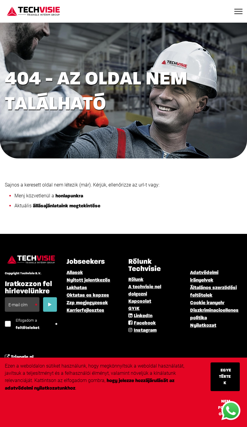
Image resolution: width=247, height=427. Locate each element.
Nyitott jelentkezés (88, 280)
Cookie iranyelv (207, 303)
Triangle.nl (22, 357)
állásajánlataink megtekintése (66, 206)
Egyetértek (225, 376)
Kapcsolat (139, 301)
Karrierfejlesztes (85, 310)
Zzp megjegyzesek (87, 303)
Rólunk (135, 279)
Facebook (145, 323)
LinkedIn (143, 316)
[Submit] (50, 304)
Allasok (75, 272)
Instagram (145, 330)
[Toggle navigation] (239, 11)
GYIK (133, 308)
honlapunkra (69, 196)
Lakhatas (77, 287)
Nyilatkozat (203, 325)
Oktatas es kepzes (88, 295)
